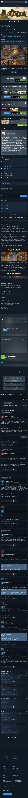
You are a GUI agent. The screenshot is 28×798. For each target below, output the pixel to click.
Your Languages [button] (8, 403)
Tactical (3, 36)
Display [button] (16, 397)
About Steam (5, 754)
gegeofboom (6, 550)
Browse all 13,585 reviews (14, 737)
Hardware (15, 758)
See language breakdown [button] (6, 371)
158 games (6, 623)
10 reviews (11, 623)
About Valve (15, 754)
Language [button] (20, 394)
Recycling (15, 760)
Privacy (4, 768)
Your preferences (23, 371)
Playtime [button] (10, 397)
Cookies (4, 775)
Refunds (4, 777)
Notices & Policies (6, 773)
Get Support (15, 773)
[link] (15, 97)
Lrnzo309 (6, 578)
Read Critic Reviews (12, 358)
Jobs (14, 756)
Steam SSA (5, 756)
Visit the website (4, 208)
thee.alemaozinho (8, 412)
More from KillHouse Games (14, 319)
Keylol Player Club (10, 134)
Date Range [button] (3, 397)
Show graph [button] (23, 399)
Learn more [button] (23, 195)
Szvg (5, 603)
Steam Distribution (6, 760)
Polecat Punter (7, 648)
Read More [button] (23, 437)
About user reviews (15, 371)
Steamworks (5, 758)
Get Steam (15, 768)
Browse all (23, 118)
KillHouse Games (8, 23)
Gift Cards (5, 763)
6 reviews (11, 650)
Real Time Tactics (17, 36)
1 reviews (10, 579)
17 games (5, 579)
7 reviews (5, 604)
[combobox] (14, 2)
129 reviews (6, 413)
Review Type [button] (3, 394)
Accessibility (5, 770)
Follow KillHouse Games (11, 327)
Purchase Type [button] (12, 394)
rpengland (6, 506)
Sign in (2, 68)
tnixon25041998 (7, 477)
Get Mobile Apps (7, 794)
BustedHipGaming (8, 449)
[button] (3, 5)
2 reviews (5, 478)
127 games (6, 650)
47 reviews (6, 552)
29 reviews (6, 531)
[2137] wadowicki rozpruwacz (10, 622)
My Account (15, 775)
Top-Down (9, 36)
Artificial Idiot (7, 530)
